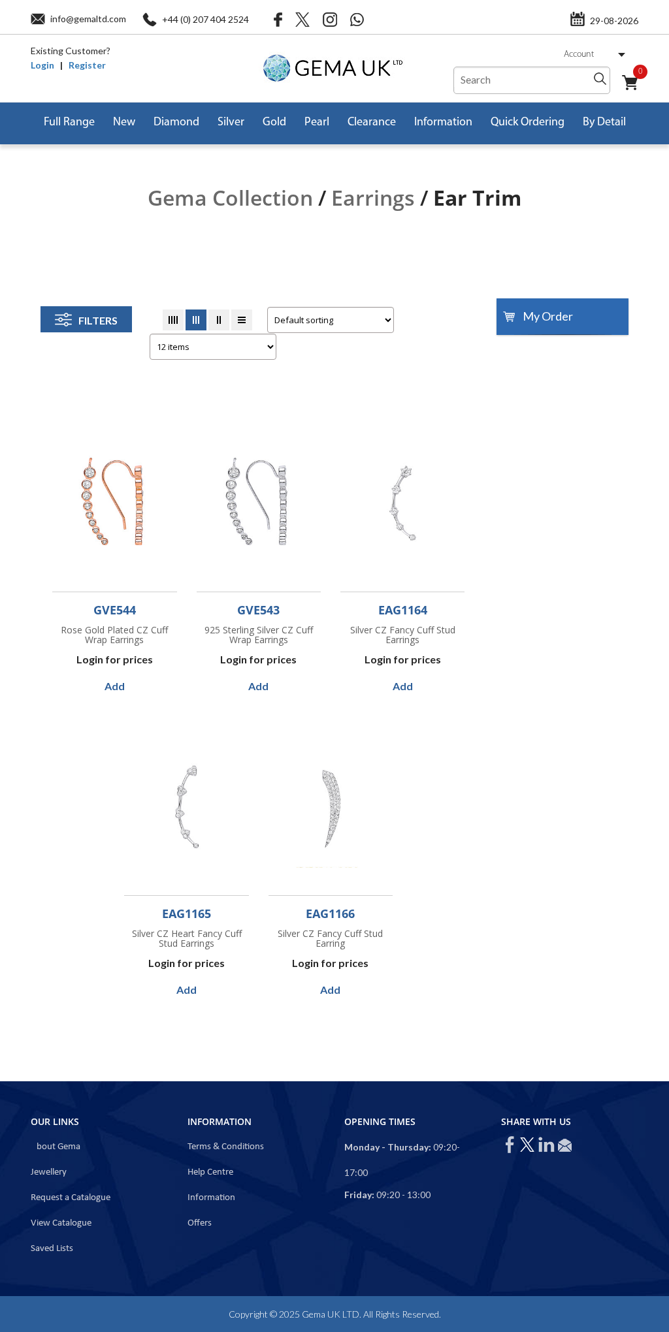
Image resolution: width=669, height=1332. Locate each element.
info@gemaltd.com (88, 18)
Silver (231, 123)
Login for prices (114, 659)
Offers (200, 1223)
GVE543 (258, 610)
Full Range (69, 123)
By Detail (604, 123)
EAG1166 (330, 913)
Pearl (316, 123)
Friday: (359, 1194)
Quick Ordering (527, 123)
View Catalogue (61, 1223)
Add (115, 686)
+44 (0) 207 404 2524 (205, 19)
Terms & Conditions (226, 1147)
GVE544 (114, 610)
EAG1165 (186, 913)
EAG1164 (402, 610)
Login (42, 65)
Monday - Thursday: (387, 1146)
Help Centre (210, 1172)
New (124, 123)
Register (87, 65)
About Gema (55, 1147)
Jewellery (49, 1172)
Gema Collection (230, 197)
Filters (98, 320)
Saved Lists (52, 1249)
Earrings (373, 197)
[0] (635, 90)
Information (443, 123)
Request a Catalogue (70, 1198)
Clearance (372, 123)
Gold (274, 123)
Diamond (176, 123)
